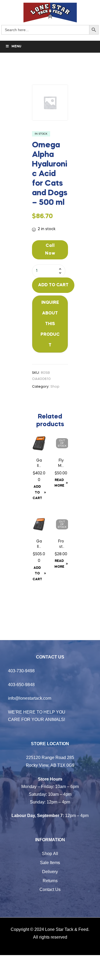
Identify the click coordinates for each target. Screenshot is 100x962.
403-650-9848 (21, 684)
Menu (16, 46)
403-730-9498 (21, 671)
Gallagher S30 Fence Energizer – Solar (39, 464)
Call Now (50, 250)
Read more (59, 483)
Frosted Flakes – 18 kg (61, 545)
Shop (54, 386)
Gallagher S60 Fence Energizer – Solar (39, 545)
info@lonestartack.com (29, 698)
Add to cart (53, 285)
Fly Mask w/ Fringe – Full (61, 464)
